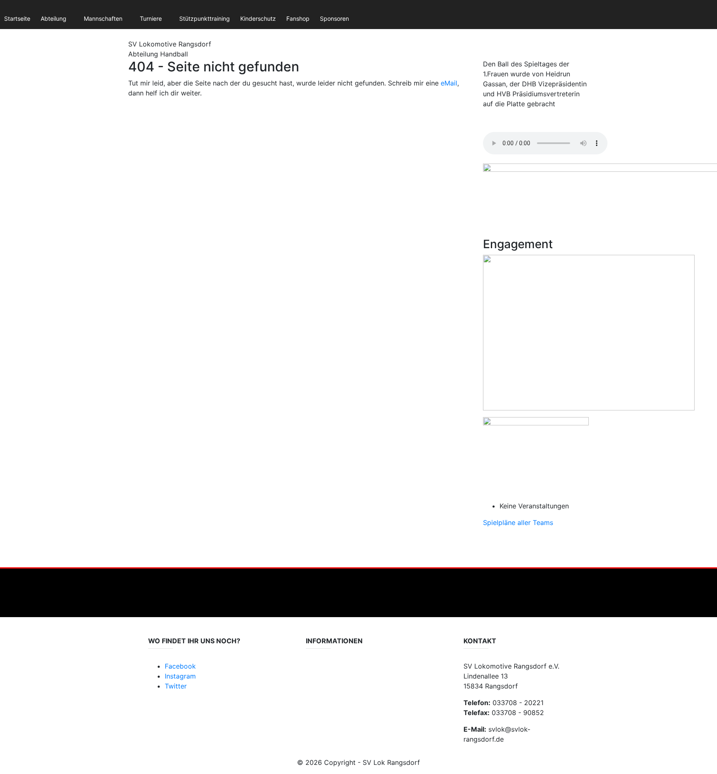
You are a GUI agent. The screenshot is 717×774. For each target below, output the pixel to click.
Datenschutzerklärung (336, 671)
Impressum (321, 679)
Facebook (180, 666)
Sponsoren (334, 18)
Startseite (17, 18)
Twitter (176, 686)
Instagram (180, 676)
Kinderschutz (258, 18)
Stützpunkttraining (204, 18)
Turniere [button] (151, 18)
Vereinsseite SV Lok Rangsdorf (347, 687)
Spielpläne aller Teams (518, 522)
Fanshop (298, 18)
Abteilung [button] (53, 18)
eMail (449, 83)
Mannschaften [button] (103, 18)
